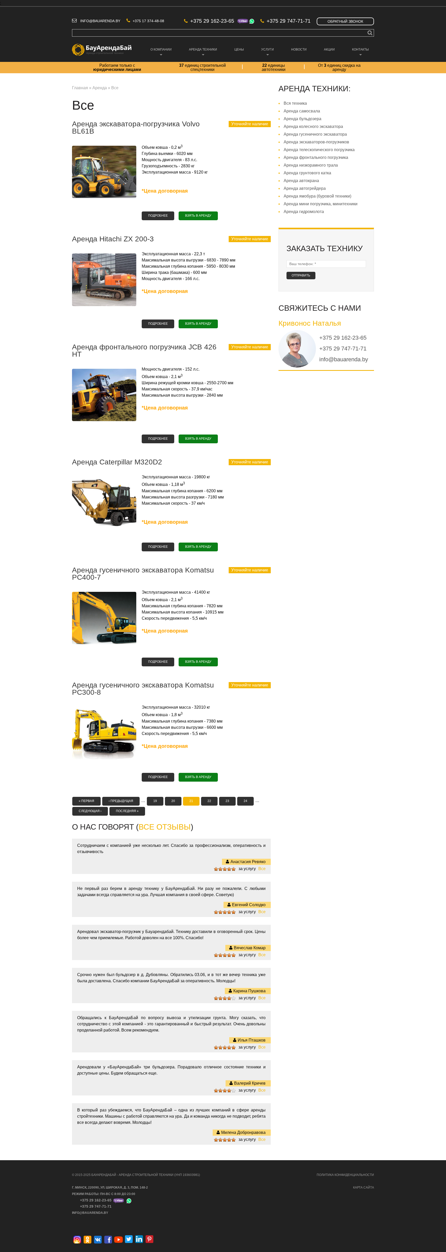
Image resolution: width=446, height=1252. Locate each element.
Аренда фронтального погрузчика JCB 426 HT (144, 350)
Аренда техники (200, 53)
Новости (299, 49)
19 (155, 801)
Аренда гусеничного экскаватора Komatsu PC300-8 (143, 688)
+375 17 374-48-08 (148, 21)
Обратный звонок (345, 21)
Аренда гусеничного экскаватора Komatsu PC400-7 (143, 573)
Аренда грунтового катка (307, 173)
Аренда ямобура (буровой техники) (317, 196)
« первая (86, 801)
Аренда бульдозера (302, 119)
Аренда (99, 88)
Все (262, 868)
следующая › (90, 811)
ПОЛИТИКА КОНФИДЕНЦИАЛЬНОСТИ (345, 1175)
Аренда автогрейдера (305, 188)
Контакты (358, 53)
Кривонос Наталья (309, 323)
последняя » (127, 811)
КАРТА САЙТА (363, 1187)
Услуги (265, 53)
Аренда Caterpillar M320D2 (117, 462)
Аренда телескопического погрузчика (319, 150)
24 (245, 801)
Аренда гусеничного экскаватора (315, 134)
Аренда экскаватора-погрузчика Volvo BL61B (136, 127)
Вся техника (295, 103)
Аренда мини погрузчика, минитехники (320, 204)
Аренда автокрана (301, 180)
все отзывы (165, 827)
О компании (158, 53)
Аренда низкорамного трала (311, 165)
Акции (329, 49)
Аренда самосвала (302, 111)
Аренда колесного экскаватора (313, 126)
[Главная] (101, 47)
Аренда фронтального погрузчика (316, 157)
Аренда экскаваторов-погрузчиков (316, 142)
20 (173, 801)
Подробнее (161, 215)
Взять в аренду (198, 215)
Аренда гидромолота (304, 211)
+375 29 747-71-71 (288, 21)
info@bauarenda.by (100, 21)
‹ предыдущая (121, 801)
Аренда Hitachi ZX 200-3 (113, 239)
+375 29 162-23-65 (212, 21)
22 (209, 801)
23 (227, 801)
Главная (80, 88)
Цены (239, 49)
